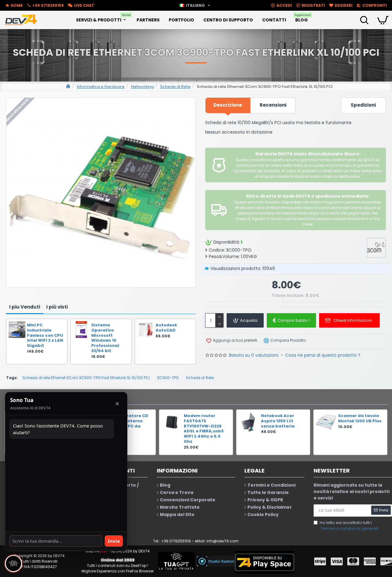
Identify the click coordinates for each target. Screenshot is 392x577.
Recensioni (273, 105)
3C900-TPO (168, 377)
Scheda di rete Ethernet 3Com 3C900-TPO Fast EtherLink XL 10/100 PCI (86, 377)
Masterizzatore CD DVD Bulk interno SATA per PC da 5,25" (127, 423)
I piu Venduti (24, 307)
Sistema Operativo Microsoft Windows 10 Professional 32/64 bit (105, 338)
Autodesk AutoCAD (166, 328)
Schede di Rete (175, 86)
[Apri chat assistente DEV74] (13, 563)
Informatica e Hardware (101, 86)
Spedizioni (363, 105)
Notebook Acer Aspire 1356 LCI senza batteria (278, 421)
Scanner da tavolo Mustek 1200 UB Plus (360, 418)
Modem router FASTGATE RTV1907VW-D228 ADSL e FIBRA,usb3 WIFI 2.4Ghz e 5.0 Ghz (204, 428)
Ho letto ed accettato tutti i (349, 526)
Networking (142, 86)
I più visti (57, 307)
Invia (114, 541)
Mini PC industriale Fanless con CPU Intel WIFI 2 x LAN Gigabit (45, 335)
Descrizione (227, 105)
